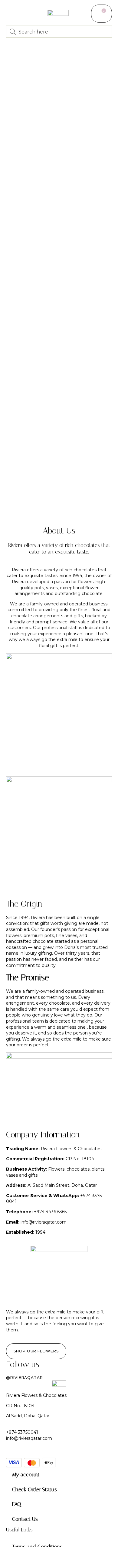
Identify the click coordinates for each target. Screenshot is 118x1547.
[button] (9, 13)
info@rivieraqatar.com (44, 1222)
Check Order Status (34, 1489)
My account (26, 1474)
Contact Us (25, 1519)
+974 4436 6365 (50, 1211)
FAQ (16, 1504)
